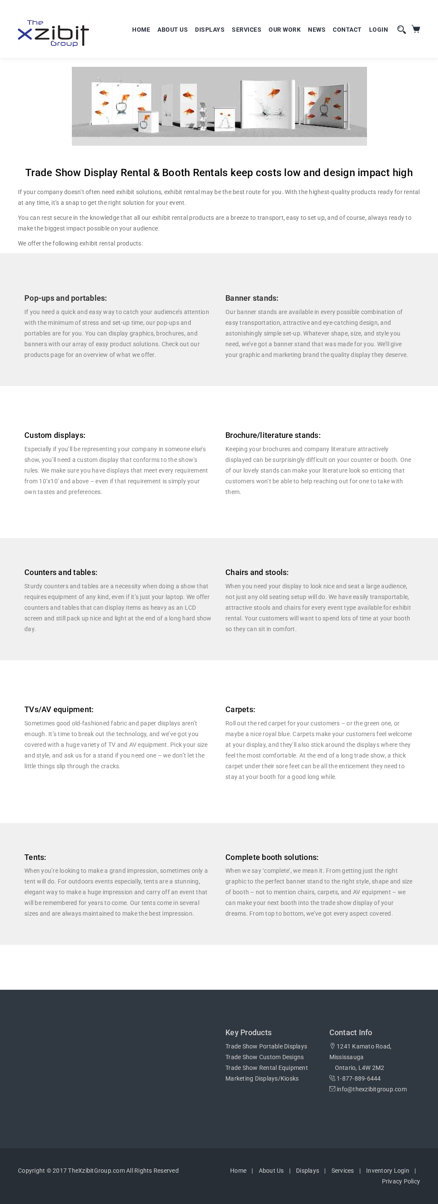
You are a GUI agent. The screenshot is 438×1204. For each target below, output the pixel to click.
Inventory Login (387, 1170)
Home (141, 29)
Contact (347, 29)
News (317, 29)
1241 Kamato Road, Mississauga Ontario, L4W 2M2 (360, 1057)
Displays (210, 29)
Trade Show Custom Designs (264, 1057)
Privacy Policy (401, 1181)
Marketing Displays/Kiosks (262, 1078)
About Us (172, 29)
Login (378, 29)
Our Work (285, 29)
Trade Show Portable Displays (266, 1046)
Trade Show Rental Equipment (266, 1067)
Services (246, 29)
